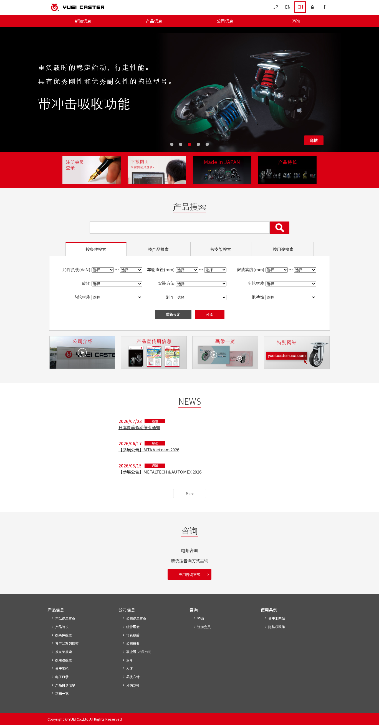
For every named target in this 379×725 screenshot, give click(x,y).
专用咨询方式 (189, 574)
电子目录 (62, 676)
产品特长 (62, 626)
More (189, 493)
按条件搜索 (63, 635)
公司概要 (133, 643)
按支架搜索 (63, 651)
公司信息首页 (136, 618)
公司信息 (225, 21)
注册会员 (204, 626)
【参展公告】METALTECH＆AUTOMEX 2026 (159, 472)
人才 (129, 668)
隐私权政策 (276, 626)
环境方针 (133, 685)
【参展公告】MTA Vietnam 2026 (148, 449)
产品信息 (154, 21)
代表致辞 (133, 635)
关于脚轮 (62, 668)
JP (275, 7)
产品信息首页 (65, 618)
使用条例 (269, 610)
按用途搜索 (63, 660)
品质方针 (133, 676)
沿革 (129, 660)
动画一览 (62, 693)
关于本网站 (276, 618)
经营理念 (133, 626)
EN (287, 7)
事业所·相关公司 (138, 651)
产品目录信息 (65, 685)
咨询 (296, 21)
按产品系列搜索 (67, 643)
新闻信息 (83, 21)
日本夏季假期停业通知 (139, 427)
